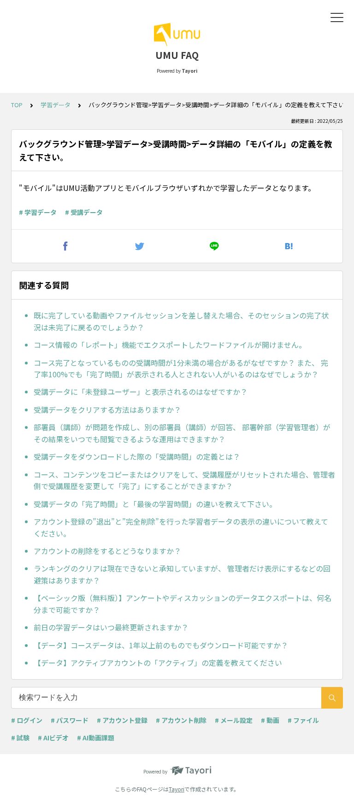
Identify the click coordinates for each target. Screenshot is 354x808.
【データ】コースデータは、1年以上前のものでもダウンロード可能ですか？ (161, 645)
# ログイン (26, 720)
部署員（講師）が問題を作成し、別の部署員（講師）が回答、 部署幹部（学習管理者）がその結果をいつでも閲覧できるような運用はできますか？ (182, 432)
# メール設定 (234, 720)
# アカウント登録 (122, 720)
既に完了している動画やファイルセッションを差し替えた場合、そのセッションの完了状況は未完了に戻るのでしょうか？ (181, 321)
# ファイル (303, 720)
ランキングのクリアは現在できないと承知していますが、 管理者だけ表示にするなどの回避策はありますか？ (182, 574)
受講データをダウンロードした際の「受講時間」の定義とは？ (137, 456)
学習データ (56, 104)
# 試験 (20, 737)
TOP (17, 104)
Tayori (176, 789)
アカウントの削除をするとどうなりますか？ (107, 550)
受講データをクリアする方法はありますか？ (107, 409)
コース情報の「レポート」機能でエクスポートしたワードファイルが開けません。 (170, 344)
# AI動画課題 (95, 737)
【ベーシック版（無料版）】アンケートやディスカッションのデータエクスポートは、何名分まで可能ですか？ (182, 603)
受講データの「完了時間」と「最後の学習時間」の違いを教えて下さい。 (155, 503)
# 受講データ (84, 212)
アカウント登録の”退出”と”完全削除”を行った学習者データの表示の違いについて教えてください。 (181, 527)
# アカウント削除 (181, 720)
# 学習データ (38, 212)
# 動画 (270, 720)
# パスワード (69, 720)
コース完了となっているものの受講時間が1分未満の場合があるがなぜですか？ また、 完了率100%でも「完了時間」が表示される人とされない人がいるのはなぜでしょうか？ (181, 368)
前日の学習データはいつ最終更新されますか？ (111, 627)
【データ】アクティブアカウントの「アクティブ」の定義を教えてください (158, 662)
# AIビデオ (53, 737)
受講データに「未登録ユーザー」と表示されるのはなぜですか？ (141, 391)
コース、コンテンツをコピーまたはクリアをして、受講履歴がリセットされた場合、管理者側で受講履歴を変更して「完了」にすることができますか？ (184, 480)
